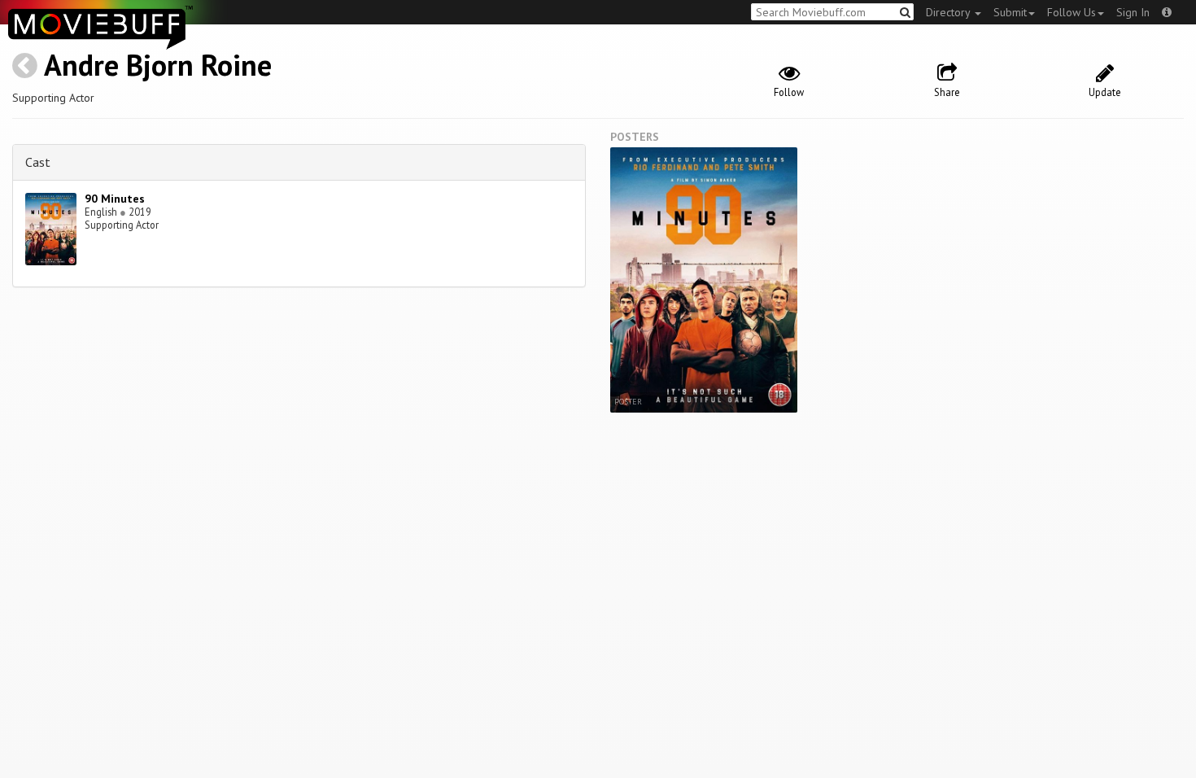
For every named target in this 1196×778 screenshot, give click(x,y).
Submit (1010, 12)
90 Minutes (115, 198)
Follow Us (1071, 12)
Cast (37, 162)
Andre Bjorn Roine (158, 65)
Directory (949, 12)
